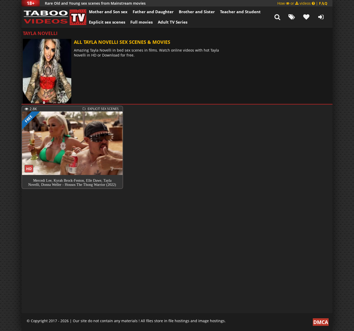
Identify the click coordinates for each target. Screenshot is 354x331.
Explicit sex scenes (107, 22)
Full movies (141, 22)
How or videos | (302, 3)
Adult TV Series (172, 22)
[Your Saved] (306, 16)
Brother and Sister (197, 11)
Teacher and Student (240, 11)
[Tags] (291, 16)
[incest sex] (54, 16)
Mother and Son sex (108, 11)
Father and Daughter (153, 11)
